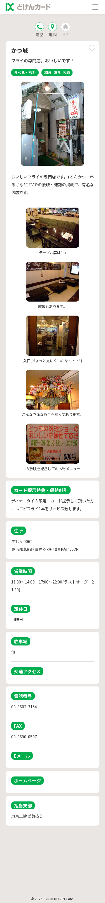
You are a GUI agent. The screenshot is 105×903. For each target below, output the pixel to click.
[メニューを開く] (95, 7)
